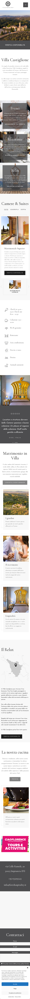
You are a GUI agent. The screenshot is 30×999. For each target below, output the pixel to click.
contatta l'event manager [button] (15, 482)
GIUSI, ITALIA (15, 437)
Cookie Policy (11, 996)
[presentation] (5, 242)
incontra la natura (15, 186)
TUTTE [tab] (6, 209)
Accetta (15, 984)
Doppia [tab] (23, 209)
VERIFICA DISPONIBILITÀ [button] (15, 272)
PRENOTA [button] (15, 779)
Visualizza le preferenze (15, 993)
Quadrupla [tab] (14, 209)
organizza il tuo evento (15, 124)
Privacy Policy (18, 996)
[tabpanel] (15, 255)
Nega (15, 988)
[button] (27, 968)
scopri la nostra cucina (15, 155)
